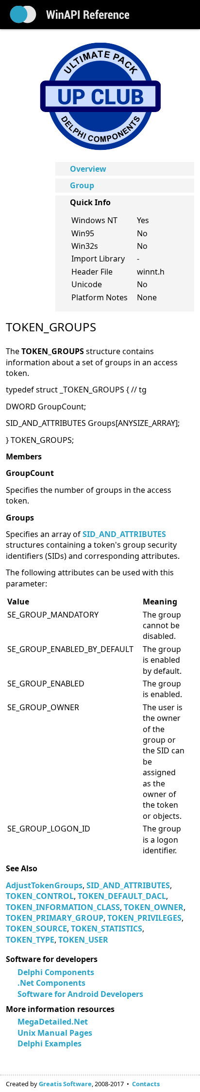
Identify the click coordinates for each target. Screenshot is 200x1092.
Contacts (146, 1083)
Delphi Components (55, 972)
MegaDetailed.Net (52, 1021)
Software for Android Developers (80, 994)
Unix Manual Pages (54, 1032)
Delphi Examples (49, 1043)
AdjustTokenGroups (44, 885)
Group (82, 185)
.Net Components (51, 983)
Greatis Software (65, 1083)
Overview (88, 168)
